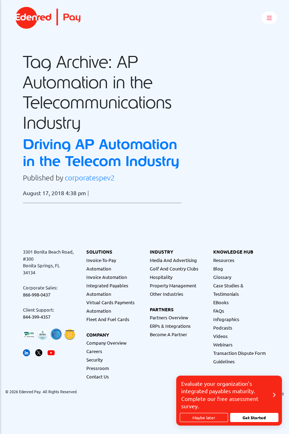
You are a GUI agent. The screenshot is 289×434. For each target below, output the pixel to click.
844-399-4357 (36, 317)
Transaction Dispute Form (239, 353)
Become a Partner (168, 334)
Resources (223, 260)
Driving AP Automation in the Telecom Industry (101, 152)
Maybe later (203, 417)
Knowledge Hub (233, 252)
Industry (161, 252)
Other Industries (166, 294)
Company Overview (106, 343)
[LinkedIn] (26, 352)
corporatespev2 (90, 177)
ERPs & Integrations (170, 326)
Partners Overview (169, 317)
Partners (162, 309)
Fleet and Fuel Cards (107, 319)
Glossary (222, 277)
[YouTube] (51, 352)
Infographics (226, 319)
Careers (94, 351)
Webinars (223, 344)
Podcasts (222, 328)
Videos (220, 336)
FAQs (218, 311)
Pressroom (97, 368)
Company (97, 335)
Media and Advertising (173, 260)
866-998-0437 (36, 295)
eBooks (221, 302)
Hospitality (161, 277)
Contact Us (97, 376)
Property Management (173, 285)
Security (94, 360)
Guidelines (224, 361)
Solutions (99, 252)
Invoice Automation (106, 277)
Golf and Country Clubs (174, 269)
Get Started (254, 417)
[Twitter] (38, 352)
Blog (218, 269)
